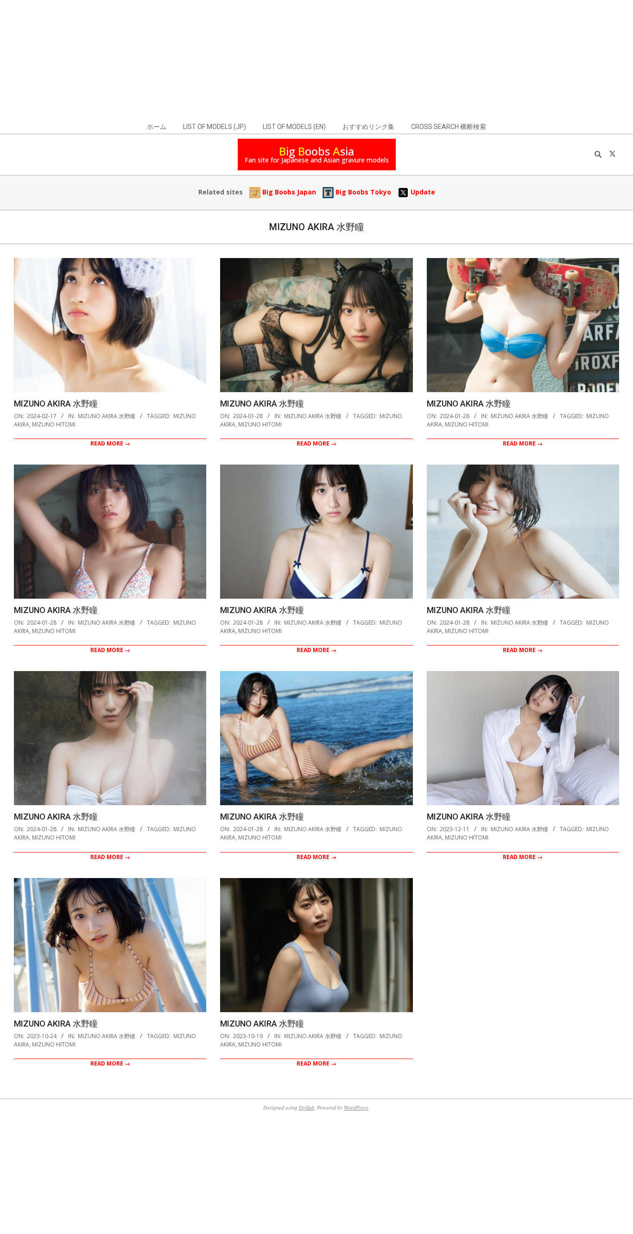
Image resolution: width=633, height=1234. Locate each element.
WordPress (356, 1107)
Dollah (306, 1107)
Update (422, 191)
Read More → (110, 443)
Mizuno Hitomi (54, 424)
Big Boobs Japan (288, 191)
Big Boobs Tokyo (362, 191)
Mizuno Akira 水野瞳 (56, 403)
